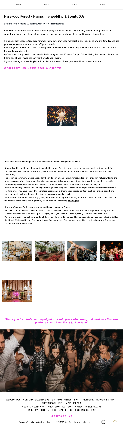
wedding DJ (73, 200)
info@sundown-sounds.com (77, 422)
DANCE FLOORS (93, 406)
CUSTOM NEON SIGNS (85, 410)
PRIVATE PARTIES (56, 406)
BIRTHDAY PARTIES (61, 399)
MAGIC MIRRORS (73, 403)
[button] (61, 360)
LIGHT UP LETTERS (62, 410)
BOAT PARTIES (75, 406)
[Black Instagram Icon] (103, 421)
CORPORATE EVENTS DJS (36, 399)
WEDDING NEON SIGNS (33, 406)
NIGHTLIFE (88, 399)
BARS (77, 399)
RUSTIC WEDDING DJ (38, 410)
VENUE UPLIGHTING (106, 399)
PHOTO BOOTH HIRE (52, 403)
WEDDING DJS (13, 399)
